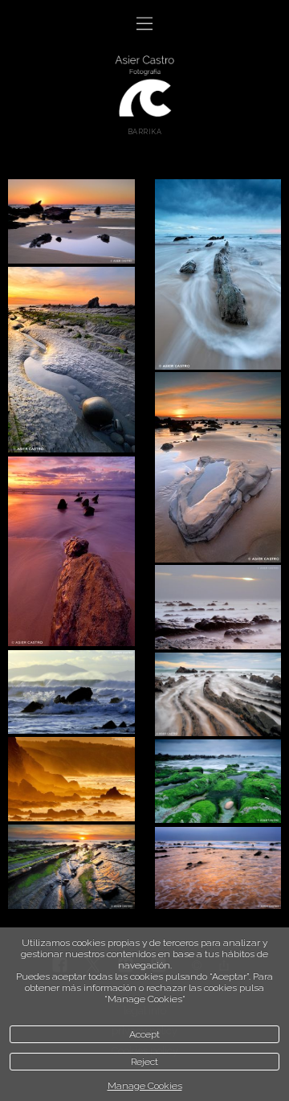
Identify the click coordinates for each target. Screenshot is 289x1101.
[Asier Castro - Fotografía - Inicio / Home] (144, 84)
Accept (144, 1034)
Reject (144, 1061)
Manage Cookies (145, 1085)
